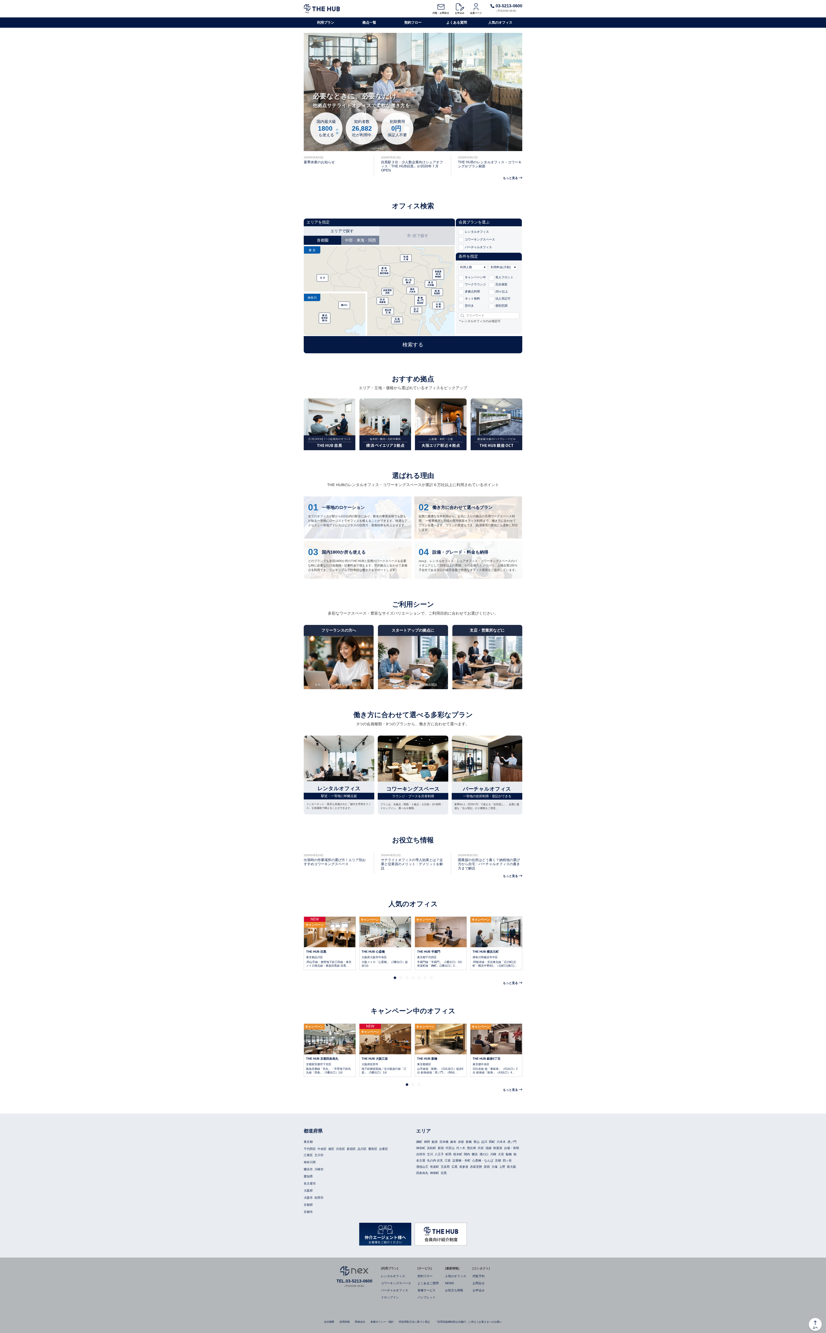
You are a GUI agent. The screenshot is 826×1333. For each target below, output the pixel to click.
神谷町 (420, 1148)
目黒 (444, 1173)
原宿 (487, 1166)
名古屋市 (310, 1183)
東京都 (308, 1141)
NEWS (449, 1283)
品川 (484, 1141)
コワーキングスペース (396, 1283)
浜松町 (431, 1148)
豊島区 (372, 1149)
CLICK (330, 943)
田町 (492, 1141)
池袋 (488, 1148)
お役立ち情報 (454, 1290)
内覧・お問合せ (441, 13)
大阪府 (308, 1190)
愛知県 (308, 1176)
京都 (498, 1160)
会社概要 (329, 1321)
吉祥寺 (420, 1154)
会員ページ (476, 13)
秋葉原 (497, 1148)
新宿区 (351, 1149)
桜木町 (457, 1154)
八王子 (439, 1154)
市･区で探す (417, 236)
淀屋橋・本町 (461, 1160)
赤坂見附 (476, 1166)
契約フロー (413, 22)
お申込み (459, 13)
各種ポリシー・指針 (382, 1321)
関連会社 (360, 1321)
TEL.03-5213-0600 (354, 1281)
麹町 (419, 1141)
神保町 (434, 1173)
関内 (467, 1154)
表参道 (463, 1166)
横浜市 (308, 1169)
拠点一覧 (369, 22)
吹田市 (319, 1197)
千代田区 (310, 1149)
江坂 (448, 1160)
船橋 (509, 1154)
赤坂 (461, 1141)
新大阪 (511, 1166)
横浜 (475, 1154)
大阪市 (308, 1197)
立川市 (319, 1155)
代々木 (460, 1148)
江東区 (308, 1155)
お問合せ (479, 1283)
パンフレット (427, 1297)
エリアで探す (342, 231)
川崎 (493, 1154)
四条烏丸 (422, 1173)
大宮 (501, 1154)
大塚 (495, 1166)
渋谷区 (340, 1149)
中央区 (322, 1149)
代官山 (450, 1148)
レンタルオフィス (393, 1276)
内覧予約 (479, 1276)
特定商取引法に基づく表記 (414, 1321)
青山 (476, 1141)
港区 (331, 1149)
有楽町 (434, 1166)
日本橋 (443, 1141)
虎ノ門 (511, 1141)
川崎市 (319, 1169)
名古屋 (420, 1160)
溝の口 (484, 1154)
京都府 (308, 1204)
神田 (427, 1141)
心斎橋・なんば (482, 1160)
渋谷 (481, 1148)
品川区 (362, 1149)
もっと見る (510, 178)
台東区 (383, 1149)
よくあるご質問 (428, 1283)
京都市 (308, 1212)
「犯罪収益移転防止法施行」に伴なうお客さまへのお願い (468, 1321)
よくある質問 (456, 22)
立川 (430, 1154)
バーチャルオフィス (394, 1290)
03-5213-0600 (508, 5)
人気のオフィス (500, 22)
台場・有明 (511, 1148)
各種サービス (427, 1290)
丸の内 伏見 (435, 1160)
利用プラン (325, 22)
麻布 (453, 1141)
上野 (502, 1166)
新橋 (469, 1141)
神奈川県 (310, 1162)
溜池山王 (422, 1166)
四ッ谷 (507, 1160)
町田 (448, 1154)
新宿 (441, 1148)
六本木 (501, 1141)
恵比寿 (471, 1148)
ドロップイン (390, 1297)
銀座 (435, 1141)
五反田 (445, 1166)
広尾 (455, 1166)
